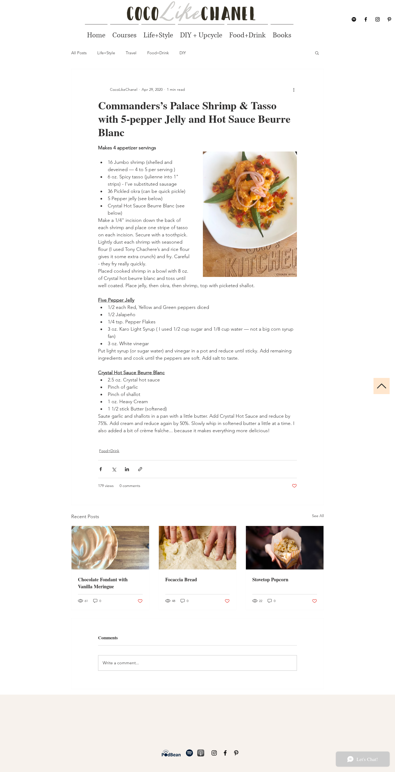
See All (318, 515)
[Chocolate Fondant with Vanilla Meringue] (110, 547)
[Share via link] (140, 469)
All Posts (79, 52)
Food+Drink (158, 52)
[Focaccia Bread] (197, 547)
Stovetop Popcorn (270, 579)
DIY (182, 52)
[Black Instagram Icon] (377, 19)
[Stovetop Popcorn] (285, 547)
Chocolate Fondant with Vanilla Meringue (103, 583)
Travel (131, 52)
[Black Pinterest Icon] (389, 19)
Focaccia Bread (181, 579)
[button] (316, 52)
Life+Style (106, 52)
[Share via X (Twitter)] (113, 469)
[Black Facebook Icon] (366, 19)
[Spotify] (354, 19)
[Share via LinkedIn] (127, 469)
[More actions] (293, 89)
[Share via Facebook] (100, 469)
